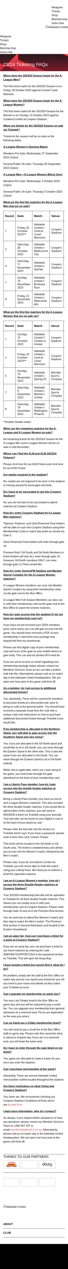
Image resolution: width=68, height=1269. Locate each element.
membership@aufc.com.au (26, 1129)
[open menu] (2, 27)
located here (15, 1104)
